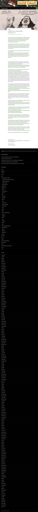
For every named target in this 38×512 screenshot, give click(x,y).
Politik (9, 29)
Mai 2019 (2, 385)
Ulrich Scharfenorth (18, 34)
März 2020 (2, 369)
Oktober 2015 (3, 455)
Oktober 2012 (3, 483)
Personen (3, 214)
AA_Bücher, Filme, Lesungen (6, 177)
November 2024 (3, 283)
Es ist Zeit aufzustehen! (11, 144)
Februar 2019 (3, 390)
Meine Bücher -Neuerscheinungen (7, 245)
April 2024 (2, 294)
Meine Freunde (3, 242)
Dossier (2, 237)
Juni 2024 (2, 291)
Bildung (3, 189)
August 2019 (3, 380)
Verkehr (3, 229)
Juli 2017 (2, 420)
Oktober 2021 (3, 342)
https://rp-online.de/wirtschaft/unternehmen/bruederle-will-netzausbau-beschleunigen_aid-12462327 (18, 71)
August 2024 (3, 288)
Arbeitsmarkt (4, 186)
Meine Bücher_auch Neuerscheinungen (8, 179)
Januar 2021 (3, 354)
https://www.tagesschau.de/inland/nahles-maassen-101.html (19, 46)
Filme (2, 194)
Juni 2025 (2, 273)
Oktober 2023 (3, 304)
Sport (2, 224)
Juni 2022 (2, 329)
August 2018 (3, 400)
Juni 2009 (2, 496)
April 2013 (2, 481)
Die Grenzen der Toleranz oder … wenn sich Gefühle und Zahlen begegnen (12, 160)
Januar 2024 (3, 299)
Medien (3, 209)
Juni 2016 (2, 442)
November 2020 (3, 357)
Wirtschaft (3, 230)
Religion (3, 222)
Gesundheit (3, 197)
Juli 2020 (2, 362)
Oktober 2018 (3, 397)
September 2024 (3, 286)
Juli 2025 (2, 271)
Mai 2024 (2, 293)
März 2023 (2, 316)
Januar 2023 (3, 319)
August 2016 (3, 438)
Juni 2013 (2, 480)
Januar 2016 (3, 450)
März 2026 (2, 261)
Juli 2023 (2, 309)
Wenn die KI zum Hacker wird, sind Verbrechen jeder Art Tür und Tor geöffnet (12, 163)
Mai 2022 (2, 331)
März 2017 (2, 427)
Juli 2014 (2, 473)
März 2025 (2, 276)
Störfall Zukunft (4, 8)
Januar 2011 (3, 493)
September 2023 (3, 306)
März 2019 (2, 389)
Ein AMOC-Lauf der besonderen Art (6, 158)
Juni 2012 (2, 486)
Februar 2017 (3, 428)
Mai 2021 (2, 347)
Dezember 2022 (3, 321)
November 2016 (3, 433)
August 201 (3, 506)
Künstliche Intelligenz (5, 204)
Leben (3, 207)
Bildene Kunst (4, 187)
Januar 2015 (3, 463)
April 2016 (2, 445)
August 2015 (3, 458)
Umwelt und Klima (4, 227)
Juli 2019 (2, 382)
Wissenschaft (4, 232)
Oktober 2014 (3, 468)
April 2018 (2, 405)
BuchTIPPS (3, 235)
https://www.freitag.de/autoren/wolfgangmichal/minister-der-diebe (19, 130)
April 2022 (2, 332)
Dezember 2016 (3, 432)
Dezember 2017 (3, 412)
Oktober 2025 (3, 268)
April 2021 (2, 349)
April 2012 (2, 488)
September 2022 (3, 326)
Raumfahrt (3, 220)
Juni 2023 (2, 311)
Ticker (14, 8)
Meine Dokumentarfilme (5, 181)
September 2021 (3, 344)
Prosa (3, 174)
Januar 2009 (3, 501)
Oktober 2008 (3, 503)
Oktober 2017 (3, 415)
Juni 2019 (2, 384)
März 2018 (2, 407)
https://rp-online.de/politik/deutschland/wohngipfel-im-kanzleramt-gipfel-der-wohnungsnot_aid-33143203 (19, 88)
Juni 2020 (2, 364)
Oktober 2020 (3, 359)
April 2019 (2, 387)
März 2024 (2, 296)
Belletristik (21, 8)
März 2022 (2, 334)
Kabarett (3, 199)
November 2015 (3, 453)
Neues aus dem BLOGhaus (6, 212)
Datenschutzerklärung (31, 8)
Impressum (25, 8)
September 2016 (3, 437)
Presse (3, 219)
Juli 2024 (2, 289)
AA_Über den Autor (5, 184)
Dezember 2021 (3, 339)
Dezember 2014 (3, 465)
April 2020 (2, 367)
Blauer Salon (4, 202)
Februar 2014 (3, 475)
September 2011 (3, 490)
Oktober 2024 (3, 284)
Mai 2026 (2, 258)
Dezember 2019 (3, 374)
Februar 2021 (3, 352)
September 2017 (3, 417)
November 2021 (3, 341)
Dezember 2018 (3, 394)
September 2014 (3, 470)
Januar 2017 (3, 430)
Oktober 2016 (3, 435)
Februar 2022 (3, 336)
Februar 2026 (3, 263)
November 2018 (3, 395)
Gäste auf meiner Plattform (5, 240)
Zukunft (3, 234)
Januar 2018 (3, 410)
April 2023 (2, 314)
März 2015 (2, 460)
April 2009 (2, 498)
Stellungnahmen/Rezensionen (6, 225)
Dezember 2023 (3, 301)
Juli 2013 (2, 478)
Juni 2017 (2, 422)
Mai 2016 (2, 443)
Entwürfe (3, 192)
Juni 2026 (2, 256)
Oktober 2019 (3, 377)
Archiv (2, 169)
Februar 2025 (3, 278)
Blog (17, 8)
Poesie (3, 172)
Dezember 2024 (3, 281)
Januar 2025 (3, 279)
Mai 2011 (2, 491)
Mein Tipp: (11, 8)
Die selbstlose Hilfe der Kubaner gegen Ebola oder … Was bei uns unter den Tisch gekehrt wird (19, 140)
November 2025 (3, 266)
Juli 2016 (2, 440)
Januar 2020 (3, 372)
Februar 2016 (3, 448)
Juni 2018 (2, 402)
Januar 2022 (3, 337)
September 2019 (3, 379)
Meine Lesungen (4, 182)
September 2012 (3, 485)
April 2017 (2, 425)
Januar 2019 (3, 392)
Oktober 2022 (3, 324)
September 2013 (3, 476)
